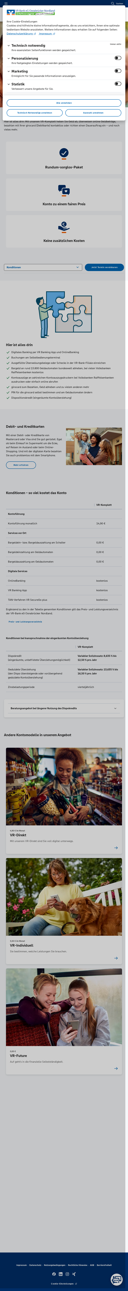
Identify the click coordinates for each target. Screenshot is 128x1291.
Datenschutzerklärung (20, 33)
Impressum (45, 33)
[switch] (118, 58)
